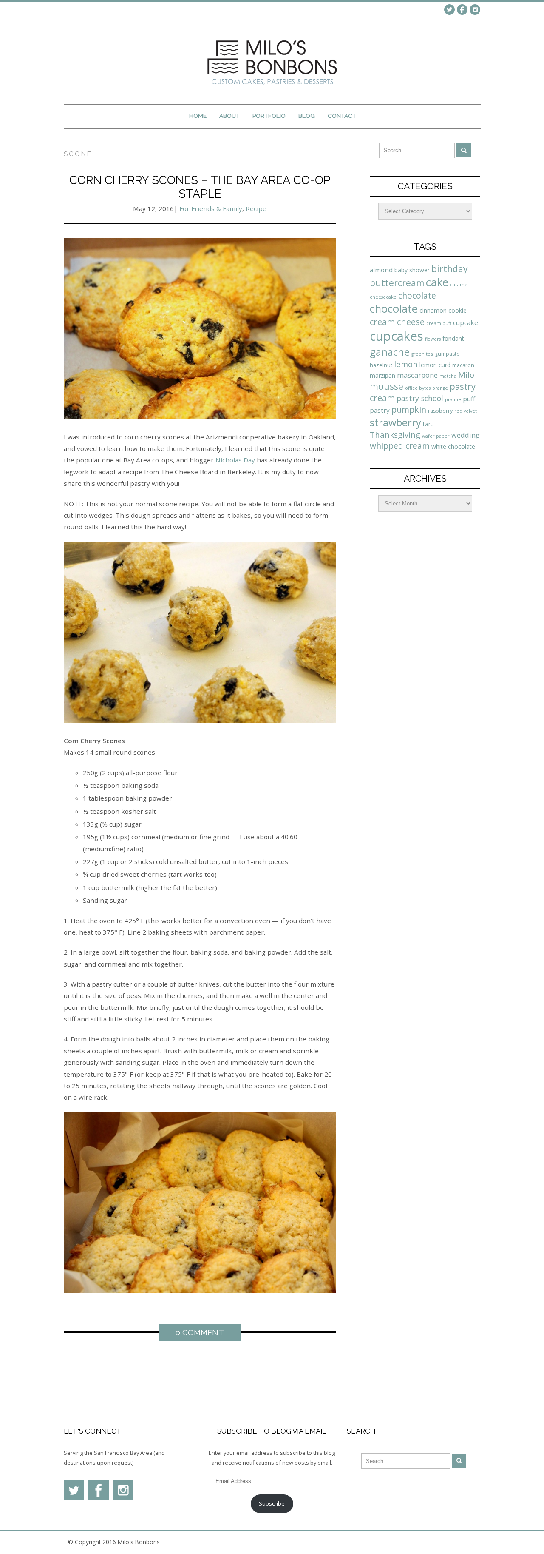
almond (381, 269)
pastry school (420, 398)
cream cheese (397, 322)
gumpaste (447, 353)
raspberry (440, 410)
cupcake (465, 322)
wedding (465, 435)
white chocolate (453, 446)
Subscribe (272, 1503)
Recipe (256, 208)
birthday (449, 269)
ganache (390, 352)
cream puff (438, 323)
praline (453, 399)
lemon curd (434, 365)
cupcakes (396, 336)
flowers (433, 339)
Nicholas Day (235, 460)
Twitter (449, 9)
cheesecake (383, 297)
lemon (406, 364)
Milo (466, 374)
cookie (457, 310)
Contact (342, 115)
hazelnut (381, 365)
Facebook (462, 9)
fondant (453, 338)
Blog (306, 115)
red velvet (465, 411)
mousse (386, 386)
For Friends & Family (210, 208)
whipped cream (400, 445)
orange (440, 388)
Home (198, 115)
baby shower (412, 270)
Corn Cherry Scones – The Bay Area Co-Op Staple (200, 187)
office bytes (418, 388)
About (229, 115)
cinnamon (433, 310)
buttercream (397, 283)
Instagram (475, 9)
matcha (447, 376)
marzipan (382, 375)
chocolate (417, 295)
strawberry (395, 422)
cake (437, 282)
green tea (422, 354)
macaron (463, 365)
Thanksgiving (395, 434)
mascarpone (417, 375)
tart (428, 424)
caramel (459, 285)
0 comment (200, 1332)
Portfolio (269, 115)
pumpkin (408, 409)
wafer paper (436, 436)
